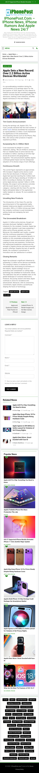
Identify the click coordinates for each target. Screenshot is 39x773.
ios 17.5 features (17, 714)
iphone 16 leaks (20, 740)
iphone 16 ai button (13, 736)
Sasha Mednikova (9, 80)
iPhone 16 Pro (30, 740)
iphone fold (20, 751)
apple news (25, 291)
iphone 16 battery (25, 736)
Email (7, 365)
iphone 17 (19, 747)
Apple (10, 129)
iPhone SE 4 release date (10, 758)
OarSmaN (17, 433)
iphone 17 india (29, 747)
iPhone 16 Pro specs (13, 743)
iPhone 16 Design (9, 740)
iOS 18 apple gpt (21, 718)
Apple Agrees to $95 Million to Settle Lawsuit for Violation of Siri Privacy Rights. (24, 428)
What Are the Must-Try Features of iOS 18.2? (19, 688)
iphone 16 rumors (25, 743)
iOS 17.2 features (10, 710)
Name (7, 358)
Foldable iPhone (27, 703)
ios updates (7, 721)
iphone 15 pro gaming (15, 729)
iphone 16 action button (15, 732)
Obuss (31, 766)
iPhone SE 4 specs (23, 758)
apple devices (14, 291)
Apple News (7, 66)
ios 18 (5, 718)
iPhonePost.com (16, 766)
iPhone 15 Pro (11, 725)
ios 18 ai (12, 718)
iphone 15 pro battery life (24, 725)
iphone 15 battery (17, 721)
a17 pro (5, 699)
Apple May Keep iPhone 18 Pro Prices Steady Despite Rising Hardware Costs (24, 416)
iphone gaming (29, 751)
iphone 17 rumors (10, 751)
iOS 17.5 (8, 714)
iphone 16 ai (27, 732)
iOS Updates (7, 544)
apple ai (12, 699)
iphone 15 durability (29, 721)
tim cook (7, 295)
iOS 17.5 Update (28, 714)
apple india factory (21, 699)
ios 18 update (31, 718)
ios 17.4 (30, 710)
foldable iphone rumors (12, 707)
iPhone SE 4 (13, 754)
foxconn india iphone (26, 707)
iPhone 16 (26, 729)
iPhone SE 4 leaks (23, 754)
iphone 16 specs (10, 747)
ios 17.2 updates (21, 710)
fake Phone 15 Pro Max (14, 703)
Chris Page (17, 410)
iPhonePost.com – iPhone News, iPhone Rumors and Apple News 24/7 (19, 24)
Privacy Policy (20, 769)
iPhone (13, 485)
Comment (8, 335)
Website (7, 373)
